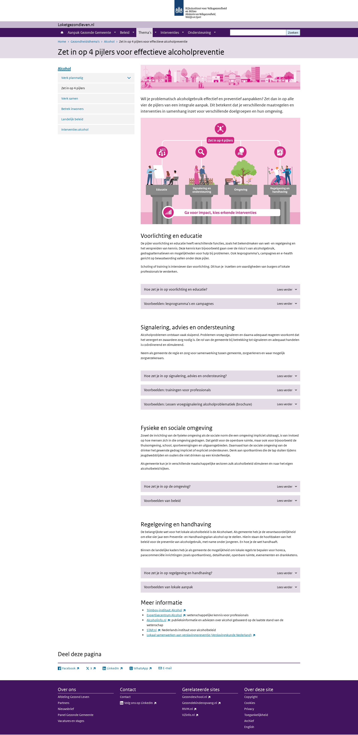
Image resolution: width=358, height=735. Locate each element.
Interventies (170, 32)
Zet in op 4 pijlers (84, 88)
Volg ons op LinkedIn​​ (149, 703)
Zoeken (293, 33)
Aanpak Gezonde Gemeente (89, 32)
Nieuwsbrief (66, 709)
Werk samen (69, 98)
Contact (125, 697)
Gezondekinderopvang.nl (210, 703)
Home (62, 32)
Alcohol (109, 41)
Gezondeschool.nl (205, 697)
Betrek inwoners (72, 109)
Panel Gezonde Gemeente (75, 715)
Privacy (249, 709)
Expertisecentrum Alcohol (166, 615)
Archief (249, 721)
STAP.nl (153, 630)
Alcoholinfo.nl (158, 620)
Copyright (251, 697)
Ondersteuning (199, 32)
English (249, 727)
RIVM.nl (198, 709)
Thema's (144, 32)
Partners (63, 703)
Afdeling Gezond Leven (73, 697)
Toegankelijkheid (256, 715)
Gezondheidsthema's (85, 41)
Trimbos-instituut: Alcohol (166, 610)
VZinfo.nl (199, 715)
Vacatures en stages (71, 721)
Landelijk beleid (72, 119)
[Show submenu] (115, 32)
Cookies (249, 703)
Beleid (124, 32)
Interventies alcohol (74, 129)
